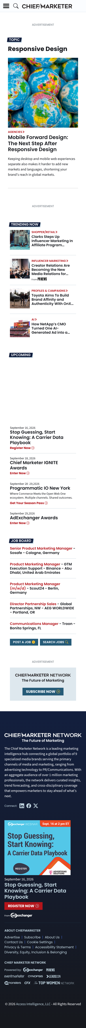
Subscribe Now (41, 691)
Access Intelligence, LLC (33, 1004)
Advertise (12, 937)
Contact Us (13, 942)
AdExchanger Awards (34, 518)
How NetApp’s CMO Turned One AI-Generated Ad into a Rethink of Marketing (50, 330)
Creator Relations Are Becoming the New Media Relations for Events (51, 272)
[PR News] (42, 279)
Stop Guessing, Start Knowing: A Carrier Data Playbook (37, 437)
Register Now (20, 448)
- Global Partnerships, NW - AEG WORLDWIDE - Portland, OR (42, 608)
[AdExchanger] (21, 915)
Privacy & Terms (17, 947)
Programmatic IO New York (40, 488)
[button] (6, 5)
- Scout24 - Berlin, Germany (35, 588)
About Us (52, 937)
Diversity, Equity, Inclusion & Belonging (35, 952)
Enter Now (18, 473)
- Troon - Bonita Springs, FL (42, 625)
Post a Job (22, 642)
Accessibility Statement (54, 947)
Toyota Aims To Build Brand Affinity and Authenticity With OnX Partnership (51, 302)
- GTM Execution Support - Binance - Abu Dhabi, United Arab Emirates (41, 568)
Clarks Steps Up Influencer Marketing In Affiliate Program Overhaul (52, 243)
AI (33, 319)
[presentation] (43, 92)
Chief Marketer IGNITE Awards (34, 465)
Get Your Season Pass (27, 503)
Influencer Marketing (49, 260)
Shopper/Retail (43, 232)
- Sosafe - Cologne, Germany (42, 550)
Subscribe (32, 937)
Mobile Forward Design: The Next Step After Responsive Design (38, 143)
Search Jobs (54, 642)
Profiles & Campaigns (48, 290)
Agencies (15, 131)
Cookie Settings (40, 942)
